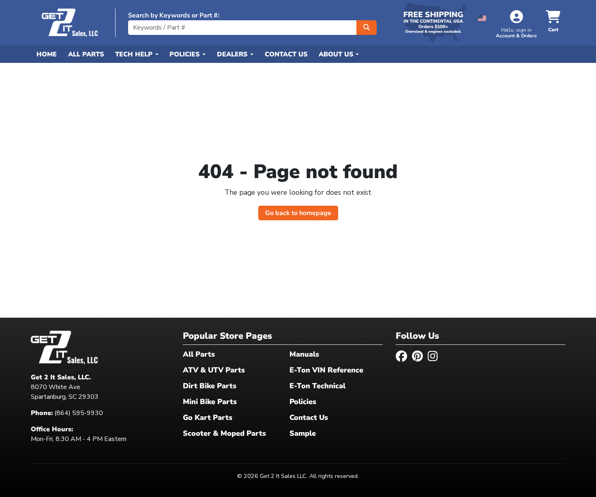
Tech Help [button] (134, 54)
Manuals (304, 354)
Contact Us (286, 54)
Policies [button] (185, 54)
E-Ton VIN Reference (326, 370)
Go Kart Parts (207, 417)
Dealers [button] (233, 54)
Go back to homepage (298, 213)
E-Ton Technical (317, 386)
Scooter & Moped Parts (224, 433)
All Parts (86, 54)
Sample (302, 433)
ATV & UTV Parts (214, 370)
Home (46, 54)
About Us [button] (337, 54)
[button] (482, 16)
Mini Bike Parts (210, 402)
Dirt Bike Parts (209, 386)
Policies (302, 402)
